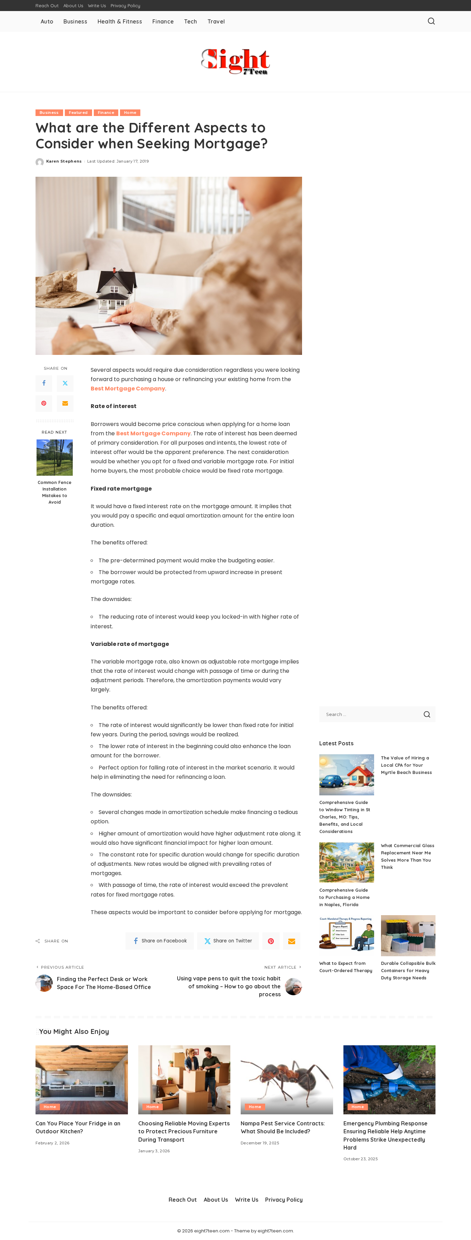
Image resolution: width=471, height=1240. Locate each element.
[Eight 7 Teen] (235, 62)
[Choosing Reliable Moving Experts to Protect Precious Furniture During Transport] (184, 1080)
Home (130, 112)
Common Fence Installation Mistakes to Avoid (54, 492)
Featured (78, 112)
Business (49, 112)
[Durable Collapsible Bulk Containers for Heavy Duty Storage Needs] (408, 935)
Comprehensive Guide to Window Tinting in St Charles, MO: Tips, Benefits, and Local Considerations (344, 817)
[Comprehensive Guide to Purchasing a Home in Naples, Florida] (346, 862)
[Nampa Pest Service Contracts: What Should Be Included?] (287, 1080)
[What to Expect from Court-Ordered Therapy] (346, 935)
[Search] (431, 21)
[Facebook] (44, 383)
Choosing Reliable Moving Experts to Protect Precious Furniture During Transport (184, 1131)
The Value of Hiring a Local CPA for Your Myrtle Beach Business (406, 765)
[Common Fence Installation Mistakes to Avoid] (55, 457)
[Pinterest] (44, 403)
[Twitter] (65, 383)
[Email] (65, 403)
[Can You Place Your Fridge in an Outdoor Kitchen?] (82, 1080)
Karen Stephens (64, 161)
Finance (106, 112)
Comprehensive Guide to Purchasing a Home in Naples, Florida (344, 897)
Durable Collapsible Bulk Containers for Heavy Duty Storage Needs (408, 970)
